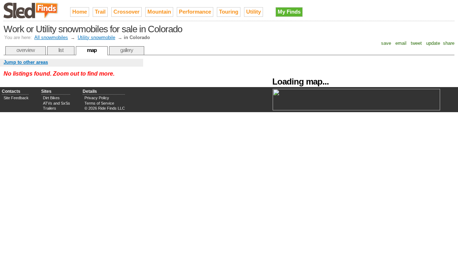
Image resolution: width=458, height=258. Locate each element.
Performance (195, 12)
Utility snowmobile (96, 37)
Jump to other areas (26, 62)
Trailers (49, 108)
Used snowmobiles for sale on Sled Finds (31, 10)
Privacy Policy (96, 98)
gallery (126, 50)
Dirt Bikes (51, 98)
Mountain (159, 12)
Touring (228, 12)
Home (79, 12)
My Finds (289, 12)
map (92, 50)
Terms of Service (99, 103)
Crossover (126, 12)
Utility (253, 12)
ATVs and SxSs (56, 103)
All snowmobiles (51, 37)
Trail (100, 12)
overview (25, 50)
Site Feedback (16, 98)
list (60, 50)
